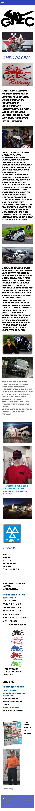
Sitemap (15, 798)
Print (7, 798)
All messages (9, 789)
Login (29, 798)
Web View (28, 801)
